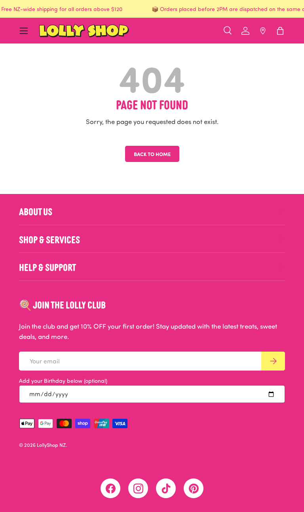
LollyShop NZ (51, 445)
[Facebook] (110, 488)
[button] (280, 31)
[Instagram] (138, 488)
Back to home (152, 154)
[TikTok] (166, 488)
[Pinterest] (193, 488)
